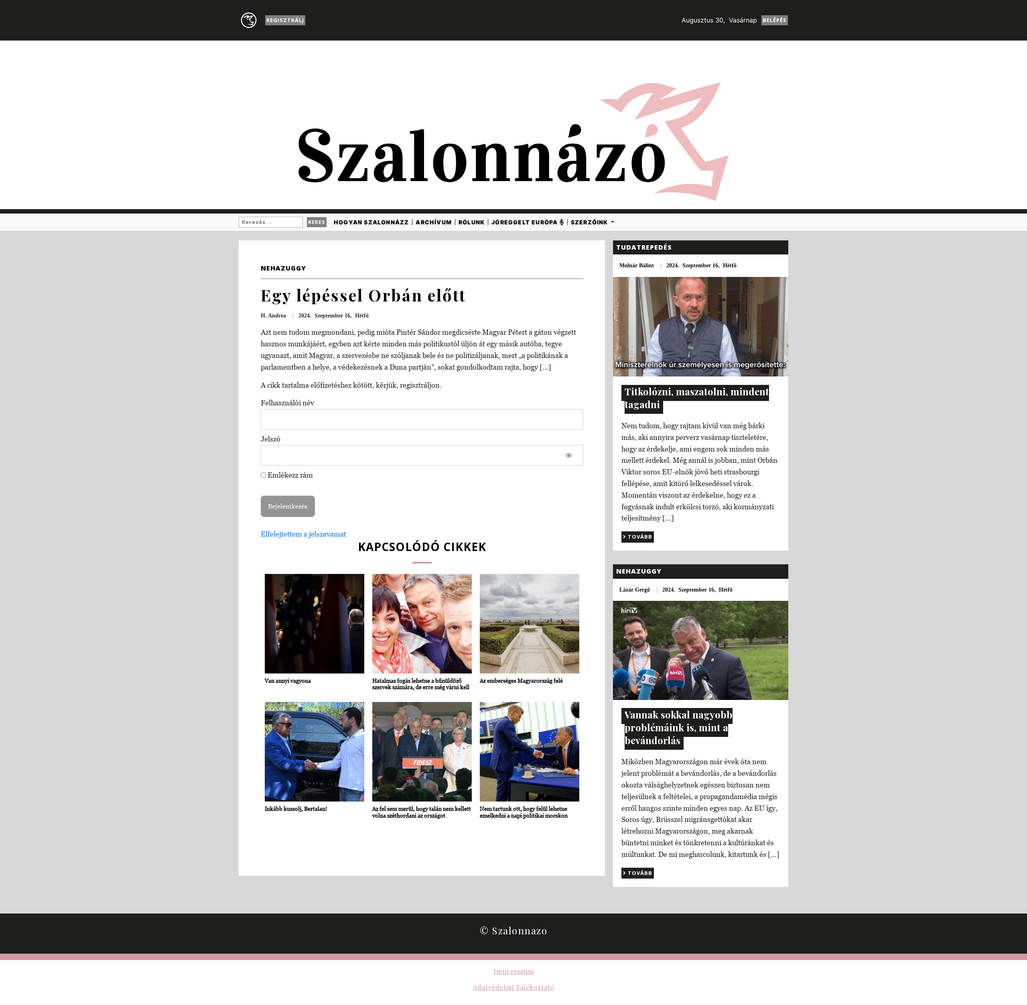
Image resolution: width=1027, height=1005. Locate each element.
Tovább (639, 536)
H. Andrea (273, 316)
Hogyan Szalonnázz (371, 222)
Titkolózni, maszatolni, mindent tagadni (697, 398)
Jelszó (270, 439)
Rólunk (472, 222)
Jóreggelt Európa (525, 222)
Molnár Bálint (636, 265)
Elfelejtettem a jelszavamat (303, 534)
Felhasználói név (287, 403)
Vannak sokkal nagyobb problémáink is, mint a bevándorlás (679, 727)
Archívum (434, 222)
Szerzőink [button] (590, 222)
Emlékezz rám (289, 475)
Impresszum (513, 971)
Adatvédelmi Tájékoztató (513, 987)
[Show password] (569, 455)
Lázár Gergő (634, 590)
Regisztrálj (285, 20)
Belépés (775, 20)
